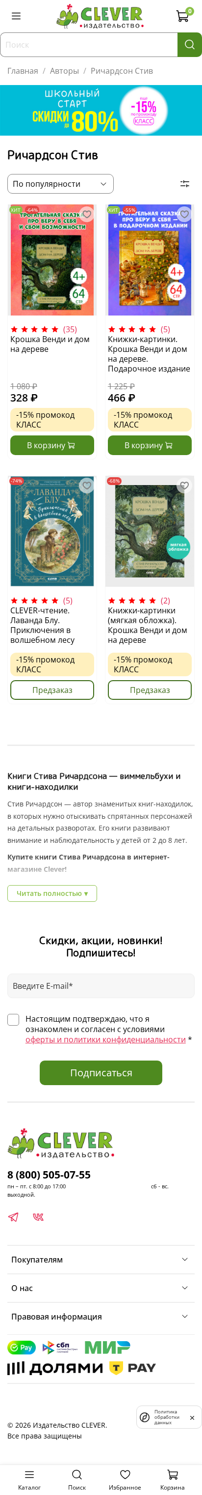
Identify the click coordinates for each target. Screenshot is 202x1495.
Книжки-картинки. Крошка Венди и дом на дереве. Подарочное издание (149, 354)
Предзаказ (52, 690)
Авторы (64, 70)
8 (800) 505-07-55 (49, 1174)
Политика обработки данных (166, 1417)
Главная (22, 70)
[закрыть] (192, 1416)
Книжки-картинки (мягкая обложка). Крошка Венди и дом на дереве (147, 625)
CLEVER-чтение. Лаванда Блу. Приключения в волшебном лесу (42, 625)
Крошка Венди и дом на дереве (50, 344)
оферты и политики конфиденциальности (105, 1039)
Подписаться (101, 1072)
